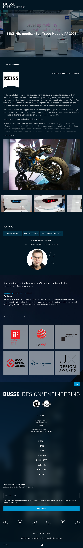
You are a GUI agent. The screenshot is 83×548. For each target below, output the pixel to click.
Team (41, 446)
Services (41, 441)
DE (4, 545)
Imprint (35, 533)
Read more (7, 135)
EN (8, 545)
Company (41, 470)
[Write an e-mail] (53, 263)
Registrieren (41, 509)
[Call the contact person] (51, 254)
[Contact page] (41, 545)
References (41, 460)
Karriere (42, 465)
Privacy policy (45, 533)
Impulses (41, 455)
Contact (41, 450)
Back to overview (13, 64)
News (41, 474)
